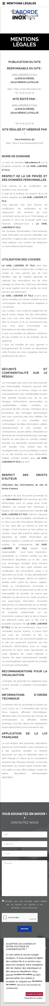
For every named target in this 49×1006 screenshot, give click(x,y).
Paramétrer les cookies (33, 998)
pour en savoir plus (29, 908)
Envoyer (24, 929)
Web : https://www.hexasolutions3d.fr (24, 143)
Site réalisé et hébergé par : (24, 131)
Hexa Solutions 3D (24, 139)
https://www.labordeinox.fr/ (28, 89)
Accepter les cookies (34, 994)
